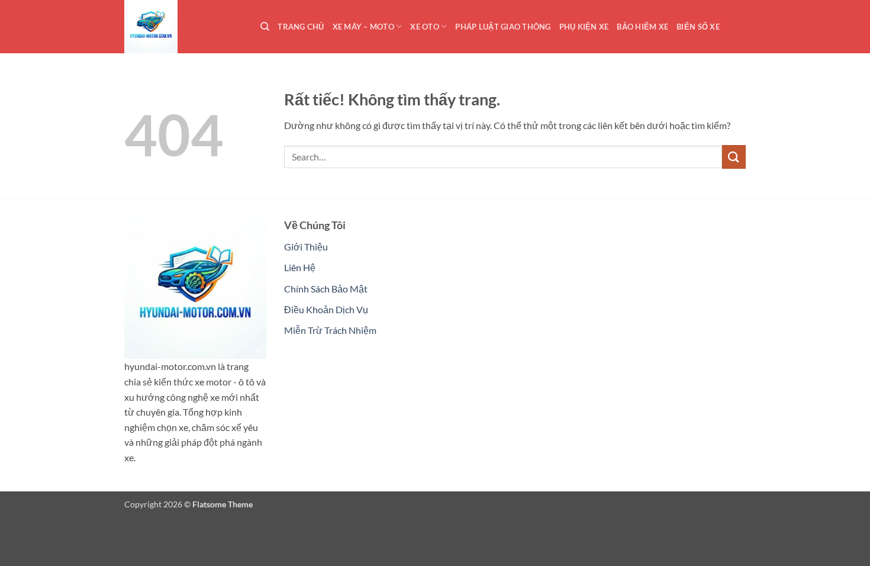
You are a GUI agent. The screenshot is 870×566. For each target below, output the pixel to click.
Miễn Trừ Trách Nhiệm (330, 330)
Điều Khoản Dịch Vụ (326, 309)
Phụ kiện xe (584, 26)
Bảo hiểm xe (642, 26)
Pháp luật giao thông (502, 26)
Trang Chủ (301, 26)
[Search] (264, 26)
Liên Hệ (299, 267)
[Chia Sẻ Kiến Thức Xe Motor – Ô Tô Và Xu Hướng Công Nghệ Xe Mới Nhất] (183, 26)
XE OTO (424, 26)
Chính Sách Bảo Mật (326, 288)
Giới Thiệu (306, 246)
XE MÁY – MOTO (363, 26)
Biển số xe (698, 26)
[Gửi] (734, 156)
